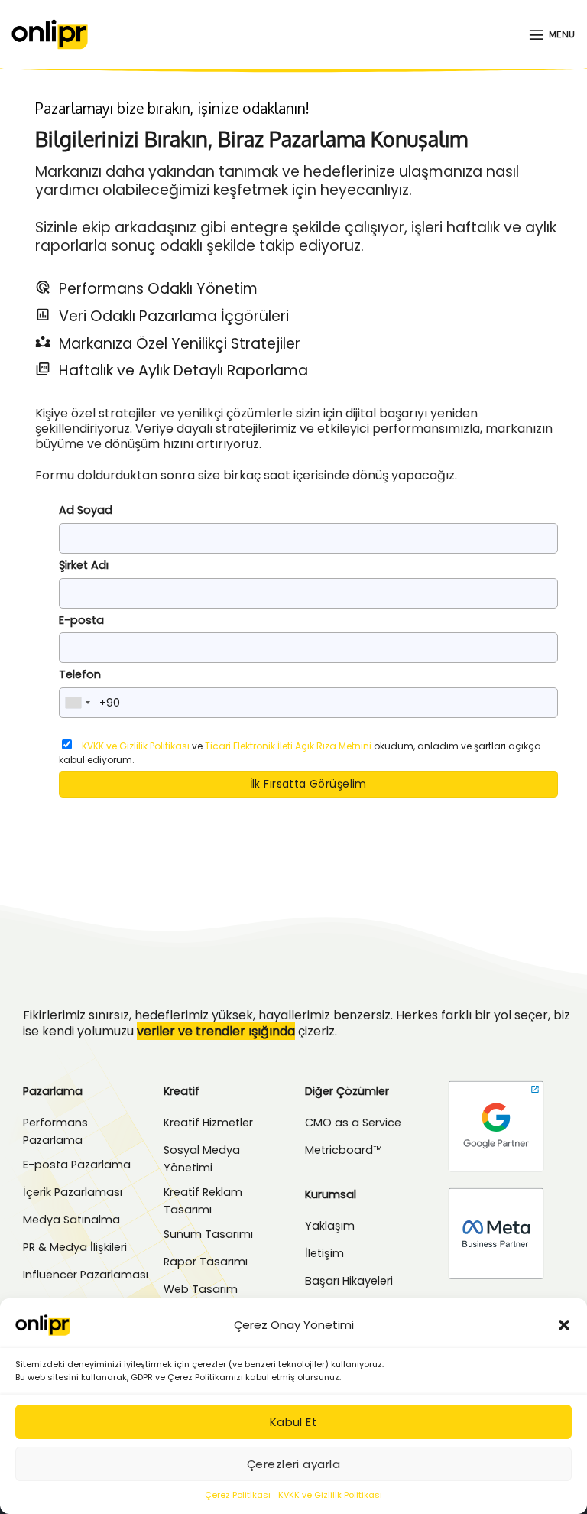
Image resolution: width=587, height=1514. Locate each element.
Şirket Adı (84, 565)
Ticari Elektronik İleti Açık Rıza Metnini (288, 745)
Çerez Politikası (238, 1495)
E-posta (81, 620)
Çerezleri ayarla (293, 1464)
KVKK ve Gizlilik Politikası (330, 1495)
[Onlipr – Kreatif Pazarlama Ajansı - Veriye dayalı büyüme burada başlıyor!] (49, 34)
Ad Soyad (85, 510)
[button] (564, 1325)
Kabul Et (294, 1422)
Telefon (80, 674)
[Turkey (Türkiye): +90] (77, 702)
